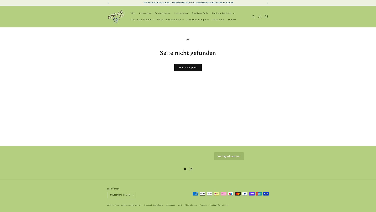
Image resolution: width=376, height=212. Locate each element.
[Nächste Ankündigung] (268, 3)
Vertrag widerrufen (229, 156)
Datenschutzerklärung (153, 205)
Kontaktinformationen (219, 205)
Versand (203, 205)
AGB (180, 205)
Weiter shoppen (188, 67)
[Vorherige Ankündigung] (108, 3)
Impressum (170, 205)
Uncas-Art (119, 205)
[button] (223, 13)
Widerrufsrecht (191, 205)
